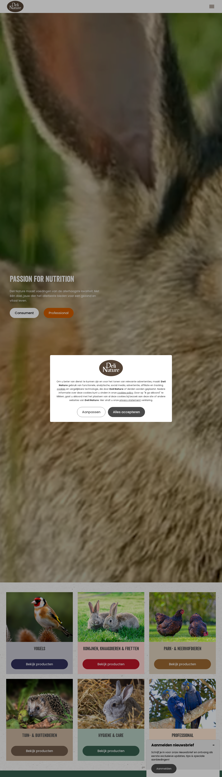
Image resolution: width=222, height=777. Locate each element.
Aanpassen (91, 412)
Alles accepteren (126, 412)
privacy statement (130, 400)
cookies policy (125, 392)
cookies (61, 389)
